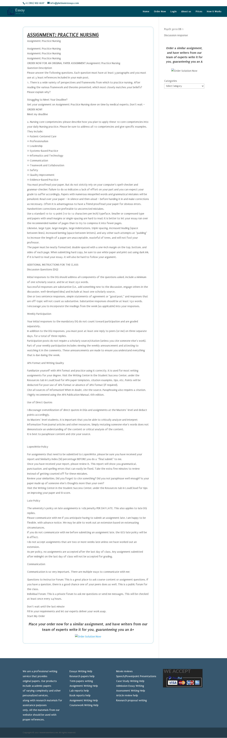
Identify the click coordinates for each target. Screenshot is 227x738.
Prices (199, 11)
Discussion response (176, 35)
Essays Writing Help (81, 671)
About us (186, 11)
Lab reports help (79, 690)
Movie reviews (124, 671)
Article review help (127, 695)
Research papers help (82, 676)
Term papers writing (81, 681)
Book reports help (80, 695)
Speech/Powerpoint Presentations (136, 676)
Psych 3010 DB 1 (174, 29)
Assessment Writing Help (130, 690)
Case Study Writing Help (130, 681)
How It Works (214, 11)
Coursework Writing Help (84, 705)
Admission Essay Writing (130, 685)
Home (146, 11)
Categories (170, 80)
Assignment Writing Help (84, 685)
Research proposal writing (131, 700)
